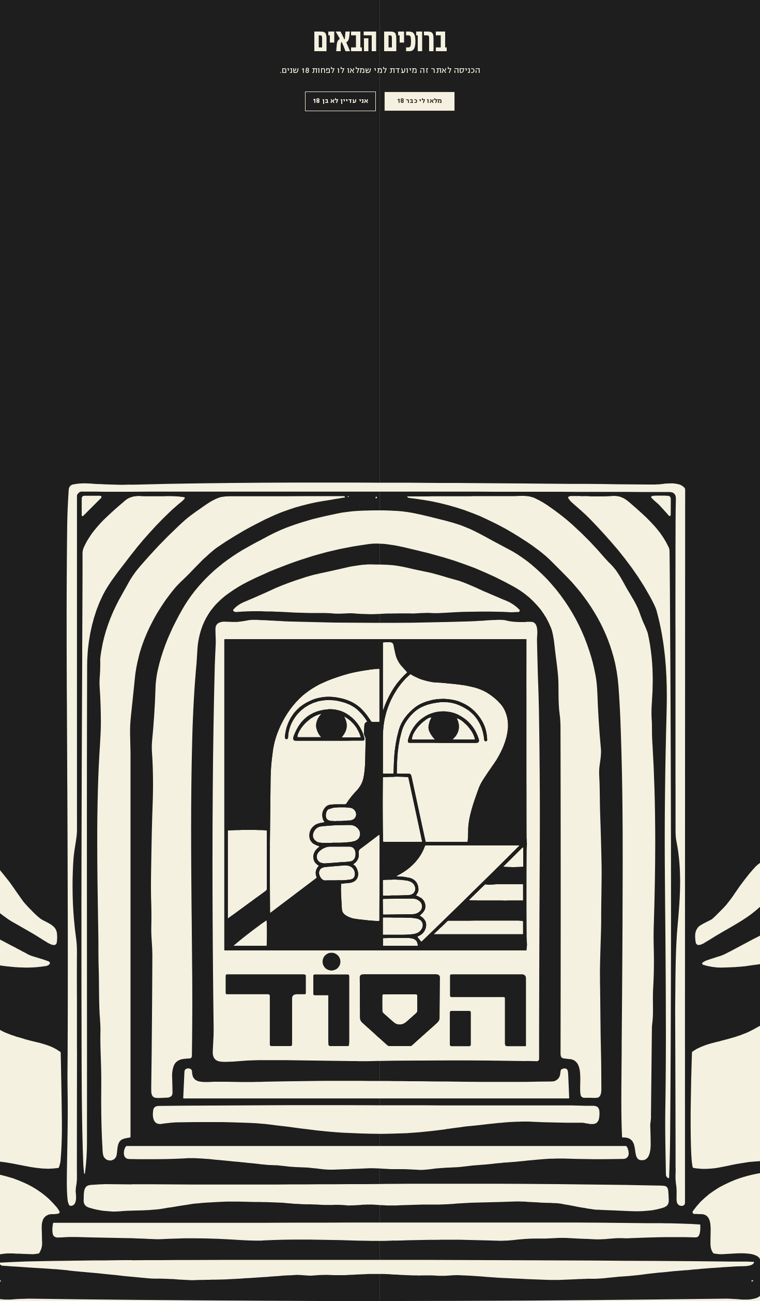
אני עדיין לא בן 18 (340, 100)
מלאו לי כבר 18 (420, 100)
